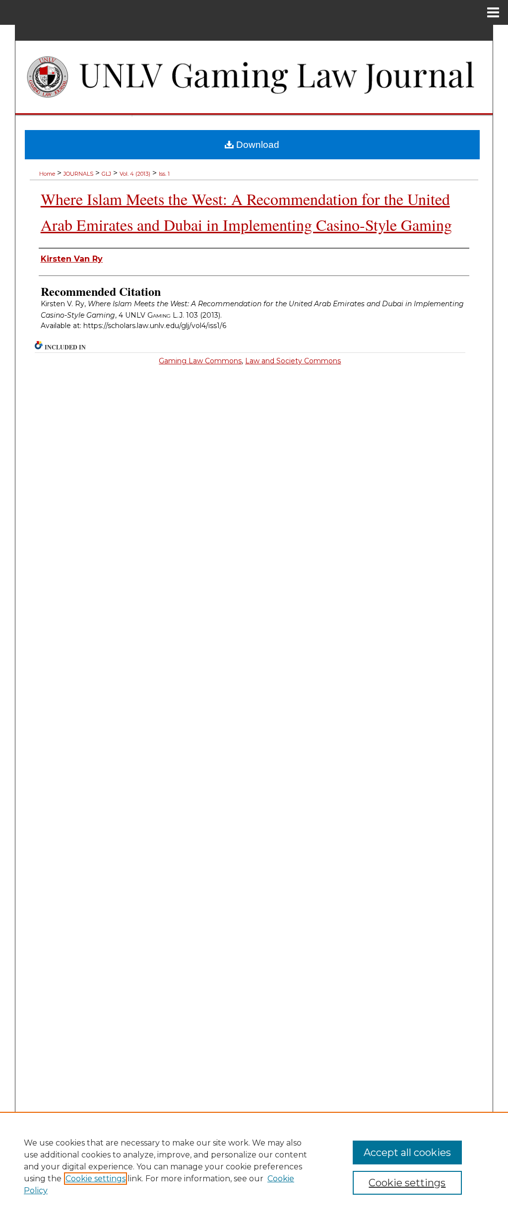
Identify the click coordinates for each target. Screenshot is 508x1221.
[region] (254, 1166)
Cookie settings (95, 1178)
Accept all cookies (407, 1152)
